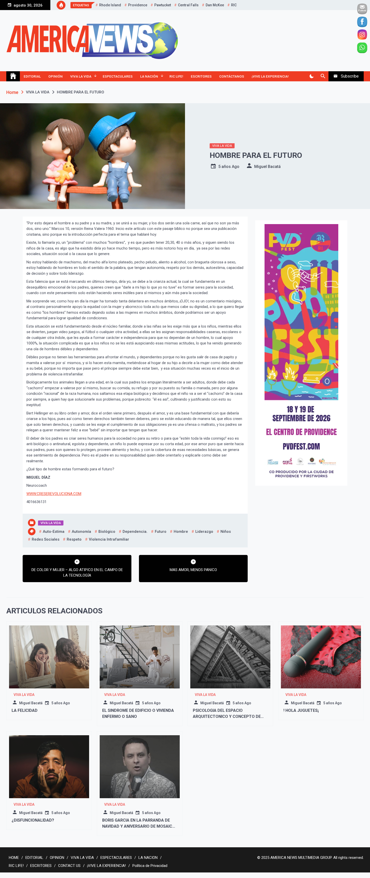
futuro (160, 531)
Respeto (74, 539)
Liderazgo (204, 531)
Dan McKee (215, 5)
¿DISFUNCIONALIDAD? (33, 820)
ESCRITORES (201, 76)
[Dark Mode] (311, 76)
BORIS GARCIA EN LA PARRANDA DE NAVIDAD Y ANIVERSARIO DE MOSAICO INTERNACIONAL (138, 826)
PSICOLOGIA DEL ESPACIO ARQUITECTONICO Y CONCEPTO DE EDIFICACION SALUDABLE (227, 716)
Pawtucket (162, 5)
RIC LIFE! (176, 76)
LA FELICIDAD (25, 710)
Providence (137, 5)
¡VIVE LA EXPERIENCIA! (270, 76)
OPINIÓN (55, 76)
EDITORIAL (32, 76)
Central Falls (188, 5)
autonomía (81, 531)
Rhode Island (110, 5)
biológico (106, 531)
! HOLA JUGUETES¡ (301, 710)
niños (225, 531)
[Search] (322, 76)
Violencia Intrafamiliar (109, 539)
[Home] (13, 76)
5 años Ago (228, 166)
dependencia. (135, 531)
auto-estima (53, 531)
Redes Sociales (45, 539)
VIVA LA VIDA (80, 76)
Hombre (181, 531)
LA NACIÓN (149, 76)
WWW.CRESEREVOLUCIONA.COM (53, 493)
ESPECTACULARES (118, 76)
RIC (234, 5)
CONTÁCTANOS (231, 76)
